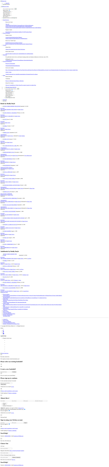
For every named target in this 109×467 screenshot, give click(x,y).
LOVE (2, 122)
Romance (31, 25)
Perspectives (11, 42)
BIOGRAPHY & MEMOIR (6, 193)
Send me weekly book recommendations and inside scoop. (12, 409)
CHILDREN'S (3, 134)
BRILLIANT (3, 135)
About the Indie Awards (10, 53)
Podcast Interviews (7, 15)
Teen (17, 37)
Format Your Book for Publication (35, 70)
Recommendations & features (24, 74)
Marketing (18, 65)
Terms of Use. (21, 408)
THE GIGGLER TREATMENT (7, 208)
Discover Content (9, 85)
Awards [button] (4, 45)
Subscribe (31, 60)
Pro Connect (5, 16)
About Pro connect (22, 85)
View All (7, 24)
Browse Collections (9, 80)
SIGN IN (7, 3)
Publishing (13, 65)
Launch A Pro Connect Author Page (70, 70)
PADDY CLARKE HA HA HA (7, 227)
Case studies (15, 74)
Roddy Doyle (20, 109)
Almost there (3, 384)
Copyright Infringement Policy (9, 313)
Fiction (11, 25)
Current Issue (8, 60)
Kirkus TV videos (38, 297)
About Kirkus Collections (18, 80)
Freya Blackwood (28, 155)
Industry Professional (7, 405)
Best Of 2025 (22, 31)
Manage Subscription (24, 60)
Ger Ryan (29, 258)
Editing (10, 65)
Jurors (24, 49)
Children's (39, 27)
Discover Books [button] (6, 294)
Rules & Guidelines (26, 53)
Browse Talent (16, 85)
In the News (14, 43)
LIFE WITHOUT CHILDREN (7, 116)
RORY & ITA (3, 195)
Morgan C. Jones (17, 280)
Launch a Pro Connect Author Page (42, 304)
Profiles (7, 42)
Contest (11, 309)
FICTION (3, 108)
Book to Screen (9, 43)
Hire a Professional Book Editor (9, 304)
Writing (7, 65)
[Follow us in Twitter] (3, 331)
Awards (15, 42)
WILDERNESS (4, 168)
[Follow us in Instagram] (3, 332)
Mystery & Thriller (20, 38)
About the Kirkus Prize (18, 49)
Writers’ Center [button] (6, 303)
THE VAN (3, 241)
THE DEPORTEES (5, 162)
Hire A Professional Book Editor (12, 70)
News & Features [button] (6, 33)
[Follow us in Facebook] (3, 330)
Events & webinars (34, 74)
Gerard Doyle (26, 291)
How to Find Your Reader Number (17, 450)
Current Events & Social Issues (12, 27)
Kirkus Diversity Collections (8, 306)
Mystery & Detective (25, 25)
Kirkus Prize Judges (24, 300)
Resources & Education (10, 63)
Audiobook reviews (7, 11)
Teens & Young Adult (33, 27)
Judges (31, 53)
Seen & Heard (19, 42)
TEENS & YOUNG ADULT (6, 167)
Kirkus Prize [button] (5, 298)
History (30, 26)
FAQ (14, 309)
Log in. (12, 386)
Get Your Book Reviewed (23, 70)
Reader (4, 403)
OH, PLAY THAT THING (6, 181)
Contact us (5, 310)
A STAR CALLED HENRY (6, 214)
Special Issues (13, 60)
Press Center (17, 309)
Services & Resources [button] (7, 61)
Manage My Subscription (17, 302)
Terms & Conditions (7, 312)
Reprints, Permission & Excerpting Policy (7, 315)
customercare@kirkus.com (18, 465)
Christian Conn (25, 274)
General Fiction (9, 37)
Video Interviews (6, 14)
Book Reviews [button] (6, 19)
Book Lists (9, 297)
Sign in (2, 408)
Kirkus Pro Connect (18, 306)
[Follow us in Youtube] (3, 333)
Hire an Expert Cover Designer (48, 70)
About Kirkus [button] (6, 308)
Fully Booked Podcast (27, 43)
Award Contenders (19, 53)
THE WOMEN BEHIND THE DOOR (9, 109)
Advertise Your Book (59, 70)
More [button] (4, 75)
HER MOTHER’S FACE (6, 155)
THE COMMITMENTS (6, 247)
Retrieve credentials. (12, 393)
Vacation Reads (28, 31)
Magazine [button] (5, 54)
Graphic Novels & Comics (23, 27)
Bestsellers (8, 31)
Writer (4, 404)
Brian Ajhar (32, 188)
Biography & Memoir (24, 26)
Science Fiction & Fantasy (11, 26)
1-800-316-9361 (7, 465)
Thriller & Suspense (17, 25)
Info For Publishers (24, 309)
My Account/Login (26, 306)
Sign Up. (13, 459)
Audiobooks (8, 25)
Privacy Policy (6, 311)
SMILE (2, 129)
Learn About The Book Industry (55, 304)
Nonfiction (18, 26)
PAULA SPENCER (5, 175)
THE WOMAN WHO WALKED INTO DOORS (11, 221)
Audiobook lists (17, 31)
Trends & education (9, 74)
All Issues (18, 60)
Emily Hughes (22, 135)
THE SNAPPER (4, 234)
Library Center (8, 72)
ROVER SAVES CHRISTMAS (7, 201)
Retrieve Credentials (16, 457)
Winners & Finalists (9, 49)
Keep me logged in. (5, 410)
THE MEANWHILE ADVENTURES (8, 188)
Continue (14, 371)
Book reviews (6, 10)
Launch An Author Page (31, 85)
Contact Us (5, 319)
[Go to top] (3, 336)
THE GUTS (3, 142)
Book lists (12, 31)
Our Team (8, 309)
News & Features (6, 12)
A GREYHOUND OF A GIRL (7, 149)
